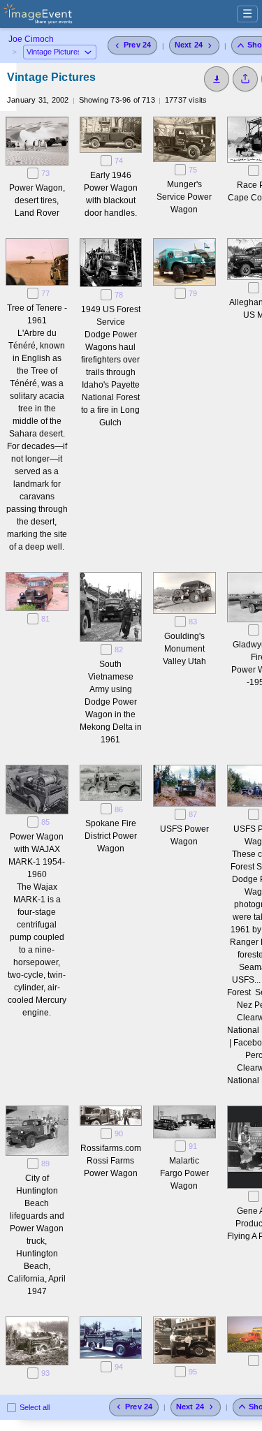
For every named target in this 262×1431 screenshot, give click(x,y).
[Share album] (245, 78)
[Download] (216, 78)
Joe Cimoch (31, 39)
